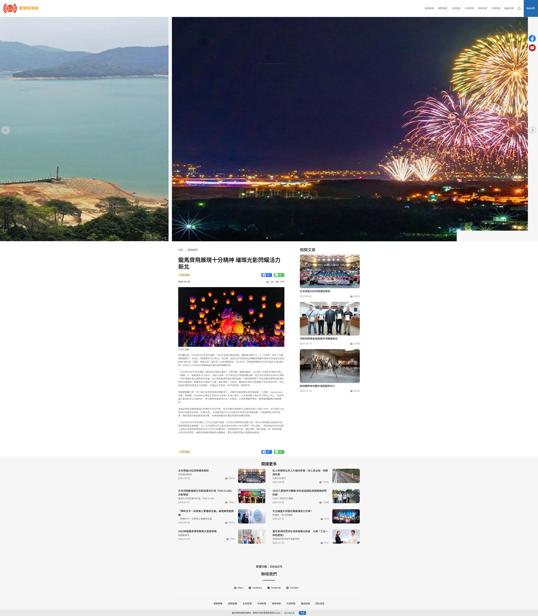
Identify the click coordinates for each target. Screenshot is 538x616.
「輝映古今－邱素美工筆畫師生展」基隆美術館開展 (206, 513)
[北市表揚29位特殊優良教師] (330, 271)
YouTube (294, 587)
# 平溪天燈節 (184, 275)
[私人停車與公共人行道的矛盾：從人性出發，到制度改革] (346, 476)
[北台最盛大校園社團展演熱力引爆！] (346, 516)
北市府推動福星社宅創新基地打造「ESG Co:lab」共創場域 (205, 492)
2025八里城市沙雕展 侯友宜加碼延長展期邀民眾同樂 (300, 492)
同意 (302, 613)
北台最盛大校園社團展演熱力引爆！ (293, 511)
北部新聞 (455, 8)
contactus (257, 587)
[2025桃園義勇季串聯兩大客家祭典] (251, 536)
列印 (272, 282)
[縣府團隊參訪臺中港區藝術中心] (330, 366)
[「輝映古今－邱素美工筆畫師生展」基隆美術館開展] (251, 516)
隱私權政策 (289, 613)
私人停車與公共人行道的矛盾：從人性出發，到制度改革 (300, 472)
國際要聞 (442, 8)
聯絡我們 (531, 8)
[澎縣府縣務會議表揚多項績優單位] (330, 319)
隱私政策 (320, 603)
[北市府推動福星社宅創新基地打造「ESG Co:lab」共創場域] (251, 496)
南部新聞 (482, 8)
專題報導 (429, 8)
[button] (267, 238)
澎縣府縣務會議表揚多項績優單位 (319, 338)
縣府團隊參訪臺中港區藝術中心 (317, 386)
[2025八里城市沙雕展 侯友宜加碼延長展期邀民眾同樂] (346, 496)
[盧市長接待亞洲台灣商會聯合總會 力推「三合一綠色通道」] (346, 536)
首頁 (180, 249)
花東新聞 (495, 8)
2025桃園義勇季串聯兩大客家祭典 (197, 531)
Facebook (276, 587)
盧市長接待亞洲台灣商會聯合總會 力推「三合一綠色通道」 (300, 533)
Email (240, 587)
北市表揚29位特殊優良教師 (315, 291)
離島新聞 (509, 8)
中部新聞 (469, 8)
